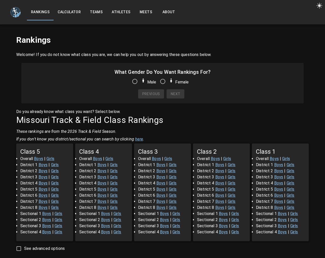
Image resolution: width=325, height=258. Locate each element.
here (139, 139)
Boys (38, 158)
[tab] (15, 12)
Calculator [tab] (69, 12)
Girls (50, 158)
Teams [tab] (96, 12)
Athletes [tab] (121, 12)
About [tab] (168, 12)
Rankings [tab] (40, 12)
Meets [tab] (146, 12)
